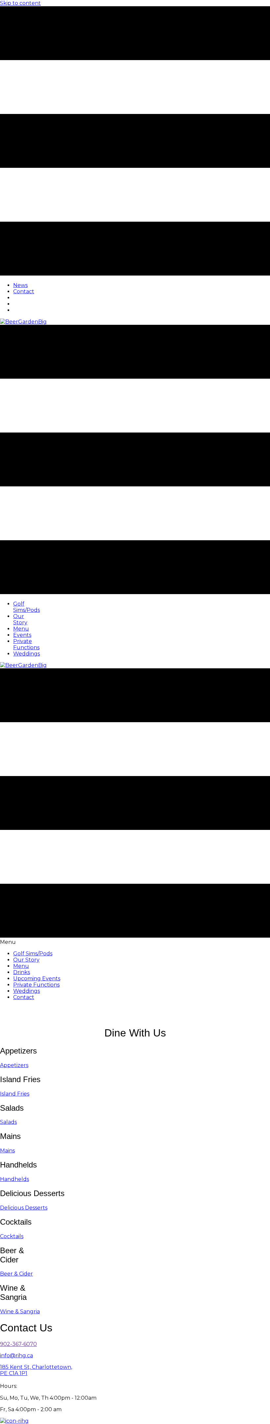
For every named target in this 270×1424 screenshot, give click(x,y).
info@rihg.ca (16, 1355)
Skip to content (20, 3)
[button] (14, 1065)
